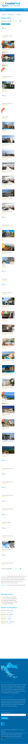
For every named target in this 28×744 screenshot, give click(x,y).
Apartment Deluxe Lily (6, 699)
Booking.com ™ (20, 733)
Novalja (14, 689)
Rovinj (2, 688)
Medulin (3, 691)
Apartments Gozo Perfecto (7, 701)
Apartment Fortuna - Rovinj (7, 610)
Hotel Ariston (13, 704)
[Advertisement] (14, 641)
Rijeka (24, 691)
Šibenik (9, 691)
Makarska (19, 686)
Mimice (18, 14)
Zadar (15, 684)
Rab (20, 689)
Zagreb (11, 686)
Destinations (11, 14)
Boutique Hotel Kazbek (6, 702)
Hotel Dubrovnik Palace (11, 706)
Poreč (16, 688)
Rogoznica (13, 692)
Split (2, 684)
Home (3, 14)
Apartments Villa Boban (19, 701)
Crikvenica (7, 689)
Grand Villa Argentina (17, 702)
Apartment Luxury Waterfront (19, 699)
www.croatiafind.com (13, 729)
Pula (21, 684)
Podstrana (16, 691)
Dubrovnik (3, 686)
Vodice (23, 688)
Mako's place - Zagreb (6, 618)
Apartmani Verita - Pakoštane (7, 622)
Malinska (6, 692)
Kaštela (9, 688)
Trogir (8, 684)
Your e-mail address (5, 712)
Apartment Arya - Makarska (7, 614)
